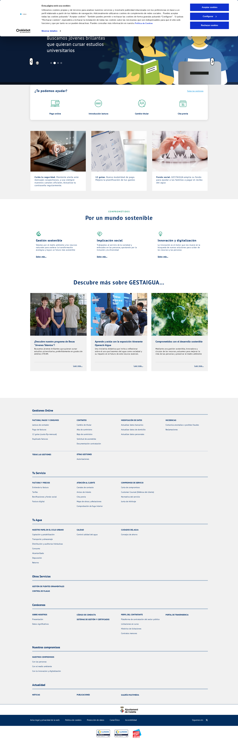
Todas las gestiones (195, 91)
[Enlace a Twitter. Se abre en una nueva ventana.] (207, 720)
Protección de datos (95, 720)
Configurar (208, 16)
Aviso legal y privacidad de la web (45, 720)
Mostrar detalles (49, 31)
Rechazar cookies (209, 25)
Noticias (36, 695)
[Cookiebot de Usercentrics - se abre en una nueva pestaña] (23, 31)
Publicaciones (83, 695)
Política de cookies (73, 720)
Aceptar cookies (209, 7)
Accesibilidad (131, 720)
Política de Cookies (144, 23)
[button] (31, 62)
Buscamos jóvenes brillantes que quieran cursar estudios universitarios (76, 44)
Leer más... (78, 366)
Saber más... (41, 256)
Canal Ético (115, 720)
